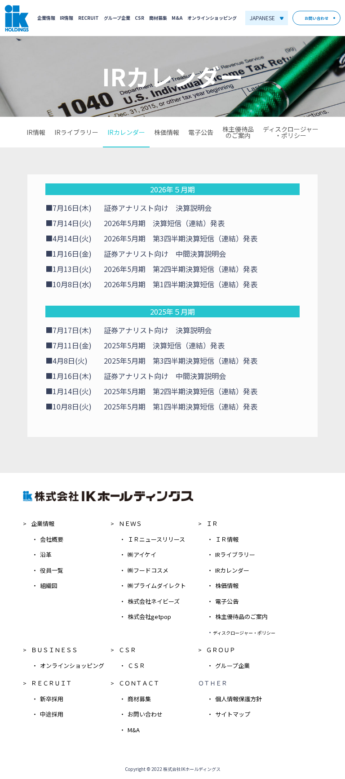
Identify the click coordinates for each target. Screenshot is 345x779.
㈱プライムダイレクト (157, 585)
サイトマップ (232, 714)
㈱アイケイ (142, 554)
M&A (177, 18)
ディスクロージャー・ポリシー (290, 132)
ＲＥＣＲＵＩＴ (51, 683)
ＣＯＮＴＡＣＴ (139, 683)
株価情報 (166, 132)
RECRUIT (88, 18)
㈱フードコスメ (148, 570)
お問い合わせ (317, 18)
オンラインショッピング (212, 18)
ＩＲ (212, 523)
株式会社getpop (149, 616)
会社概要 (51, 539)
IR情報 (66, 18)
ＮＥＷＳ (130, 523)
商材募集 (158, 18)
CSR (139, 18)
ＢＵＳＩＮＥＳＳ (54, 649)
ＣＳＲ (127, 649)
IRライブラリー (76, 132)
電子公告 (200, 132)
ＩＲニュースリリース (156, 539)
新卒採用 (51, 698)
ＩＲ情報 (227, 539)
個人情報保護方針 (238, 698)
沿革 (46, 554)
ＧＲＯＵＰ (220, 649)
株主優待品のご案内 (238, 132)
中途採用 (51, 714)
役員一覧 (51, 570)
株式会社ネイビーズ (154, 601)
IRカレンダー (126, 132)
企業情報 (46, 18)
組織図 (49, 585)
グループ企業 (117, 18)
